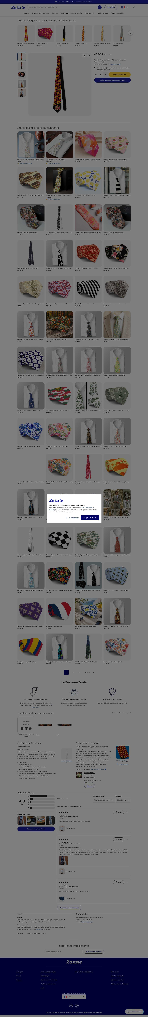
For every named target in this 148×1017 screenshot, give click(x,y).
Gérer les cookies (72, 518)
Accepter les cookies (90, 518)
